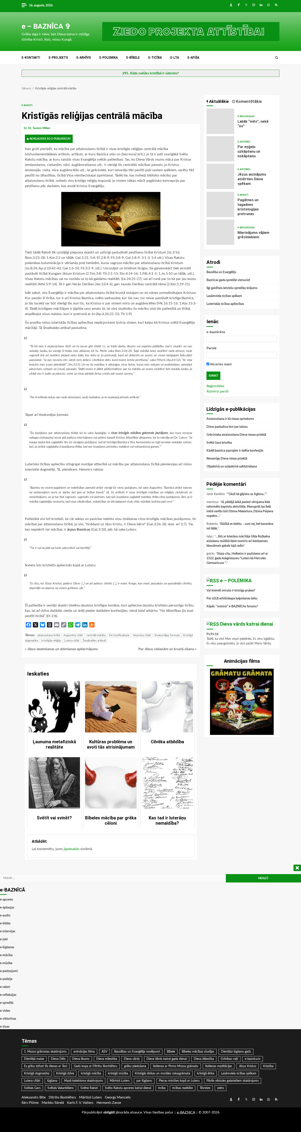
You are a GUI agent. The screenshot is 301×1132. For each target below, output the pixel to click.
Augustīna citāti (73, 635)
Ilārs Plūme (30, 1102)
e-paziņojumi (9, 971)
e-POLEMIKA (108, 57)
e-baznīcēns (215, 332)
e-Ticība (155, 57)
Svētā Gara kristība (219, 442)
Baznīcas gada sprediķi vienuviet (228, 280)
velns (220, 1088)
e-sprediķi (6, 1002)
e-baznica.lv (252, 1059)
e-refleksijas (246, 116)
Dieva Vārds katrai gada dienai (167, 1059)
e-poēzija (6, 979)
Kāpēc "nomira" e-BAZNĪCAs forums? (232, 606)
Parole (211, 348)
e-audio (5, 915)
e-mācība (6, 955)
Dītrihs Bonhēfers (62, 1097)
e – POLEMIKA (236, 580)
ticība (161, 1088)
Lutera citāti (71, 640)
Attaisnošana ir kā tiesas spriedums (230, 419)
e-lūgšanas (7, 947)
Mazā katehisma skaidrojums (83, 1080)
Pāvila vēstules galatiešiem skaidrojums (232, 1080)
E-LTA (174, 57)
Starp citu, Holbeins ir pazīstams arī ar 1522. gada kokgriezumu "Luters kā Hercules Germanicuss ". (237, 558)
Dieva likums (80, 1059)
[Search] (276, 58)
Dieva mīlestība (106, 1059)
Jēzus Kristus (247, 1066)
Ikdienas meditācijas (218, 1066)
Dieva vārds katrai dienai (246, 624)
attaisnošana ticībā (48, 635)
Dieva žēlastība (204, 1059)
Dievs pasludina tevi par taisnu (227, 426)
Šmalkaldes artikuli (94, 640)
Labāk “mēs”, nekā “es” (220, 121)
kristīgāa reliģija (51, 640)
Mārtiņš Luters (120, 1080)
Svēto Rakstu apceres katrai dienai (128, 1088)
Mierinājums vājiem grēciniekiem (220, 232)
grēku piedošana (135, 1066)
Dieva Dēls (58, 1059)
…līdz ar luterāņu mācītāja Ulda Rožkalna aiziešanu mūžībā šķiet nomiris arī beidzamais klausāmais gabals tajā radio (238, 541)
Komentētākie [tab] (248, 101)
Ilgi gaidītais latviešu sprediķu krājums (231, 288)
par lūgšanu (144, 1080)
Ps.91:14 (212, 634)
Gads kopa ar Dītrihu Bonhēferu (95, 1066)
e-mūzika (6, 963)
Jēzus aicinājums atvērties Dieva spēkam (220, 176)
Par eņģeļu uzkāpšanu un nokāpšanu (220, 148)
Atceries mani (220, 364)
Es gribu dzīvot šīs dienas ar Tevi (45, 1066)
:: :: (186, 1112)
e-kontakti (31, 57)
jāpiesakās (71, 849)
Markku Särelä (53, 1102)
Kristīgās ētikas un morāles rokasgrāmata (162, 1073)
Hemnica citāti (142, 635)
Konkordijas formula (167, 635)
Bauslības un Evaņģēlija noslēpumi (137, 1051)
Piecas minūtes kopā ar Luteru (179, 1080)
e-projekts (58, 57)
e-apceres (244, 142)
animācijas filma (84, 1051)
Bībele (171, 1051)
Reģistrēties (215, 386)
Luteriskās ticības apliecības (225, 304)
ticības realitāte (182, 1088)
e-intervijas (7, 931)
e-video (5, 1010)
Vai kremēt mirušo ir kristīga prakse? (230, 590)
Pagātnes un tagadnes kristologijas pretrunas (220, 204)
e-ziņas (4, 1026)
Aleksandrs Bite (34, 1097)
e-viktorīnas (8, 1018)
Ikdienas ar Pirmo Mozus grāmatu (175, 1066)
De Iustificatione (119, 635)
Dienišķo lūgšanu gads (236, 1051)
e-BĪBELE (133, 57)
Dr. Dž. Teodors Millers (37, 128)
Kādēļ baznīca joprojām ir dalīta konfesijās (234, 450)
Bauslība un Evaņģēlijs (221, 272)
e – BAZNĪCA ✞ (46, 26)
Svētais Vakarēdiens (60, 1088)
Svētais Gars (32, 1088)
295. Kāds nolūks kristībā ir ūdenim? (150, 73)
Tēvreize (205, 1088)
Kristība (268, 1066)
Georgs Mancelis (118, 1097)
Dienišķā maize (34, 1059)
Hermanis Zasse (109, 1102)
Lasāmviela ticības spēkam (224, 296)
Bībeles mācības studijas (198, 1051)
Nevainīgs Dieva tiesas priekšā (226, 458)
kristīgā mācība (91, 1073)
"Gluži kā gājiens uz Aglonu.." (246, 494)
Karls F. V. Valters (80, 1102)
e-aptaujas (7, 907)
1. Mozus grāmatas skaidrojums (45, 1051)
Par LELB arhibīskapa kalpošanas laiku (231, 598)
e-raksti (27, 105)
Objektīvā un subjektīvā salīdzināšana (231, 466)
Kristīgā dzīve (65, 1073)
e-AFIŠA (193, 57)
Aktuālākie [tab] (218, 101)
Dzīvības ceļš (229, 1059)
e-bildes (5, 923)
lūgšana (52, 1080)
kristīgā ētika (205, 1073)
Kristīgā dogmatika (36, 1073)
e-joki (4, 939)
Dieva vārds (132, 1059)
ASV (104, 1051)
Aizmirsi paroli (217, 391)
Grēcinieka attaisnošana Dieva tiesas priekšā (236, 434)
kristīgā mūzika (118, 1073)
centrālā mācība (96, 635)
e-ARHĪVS (83, 57)
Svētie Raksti (89, 1088)
